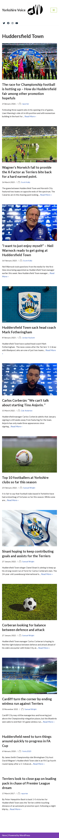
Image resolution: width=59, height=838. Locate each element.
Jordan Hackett (28, 338)
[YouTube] (16, 22)
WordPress (25, 835)
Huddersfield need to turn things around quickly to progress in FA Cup (26, 741)
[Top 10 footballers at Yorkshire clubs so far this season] (29, 454)
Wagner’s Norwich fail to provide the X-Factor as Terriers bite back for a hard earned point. (27, 171)
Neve (4, 835)
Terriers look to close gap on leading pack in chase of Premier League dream (29, 783)
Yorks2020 (26, 751)
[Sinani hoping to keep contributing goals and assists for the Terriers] (29, 528)
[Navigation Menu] (53, 10)
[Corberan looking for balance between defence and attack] (29, 602)
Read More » (30, 116)
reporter (25, 104)
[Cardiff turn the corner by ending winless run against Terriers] (29, 676)
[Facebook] (8, 22)
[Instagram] (12, 22)
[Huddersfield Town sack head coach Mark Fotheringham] (29, 304)
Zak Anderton (26, 411)
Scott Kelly (25, 182)
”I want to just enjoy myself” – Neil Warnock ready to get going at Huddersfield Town (27, 250)
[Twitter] (4, 22)
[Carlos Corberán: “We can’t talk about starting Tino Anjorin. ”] (29, 379)
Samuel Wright (29, 488)
